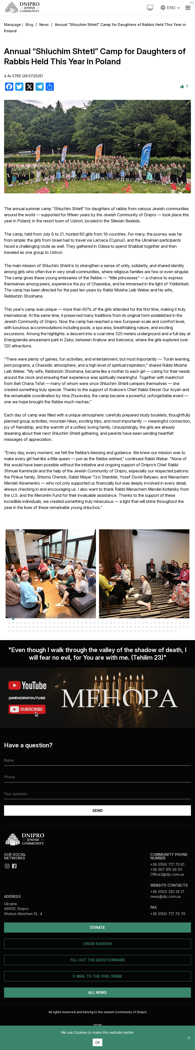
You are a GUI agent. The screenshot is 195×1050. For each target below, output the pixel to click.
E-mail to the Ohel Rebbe (97, 976)
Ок (97, 1042)
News (44, 24)
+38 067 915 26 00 (166, 869)
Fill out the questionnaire (97, 960)
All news (97, 992)
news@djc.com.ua (165, 896)
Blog (29, 24)
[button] (10, 573)
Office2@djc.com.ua (167, 874)
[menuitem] (170, 7)
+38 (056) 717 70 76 (167, 914)
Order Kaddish (97, 943)
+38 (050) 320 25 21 (167, 891)
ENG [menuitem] (171, 7)
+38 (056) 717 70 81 (167, 864)
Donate (97, 927)
